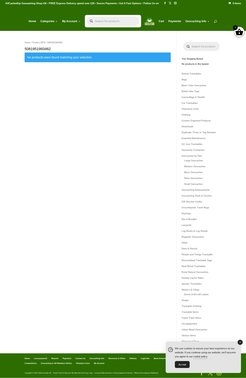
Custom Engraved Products (196, 120)
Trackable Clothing (191, 306)
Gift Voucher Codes (192, 201)
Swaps (185, 300)
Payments (174, 21)
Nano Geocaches (193, 178)
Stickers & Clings (190, 289)
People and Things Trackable (197, 254)
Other (185, 242)
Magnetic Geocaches (193, 236)
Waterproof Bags (190, 341)
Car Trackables (190, 103)
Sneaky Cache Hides (193, 278)
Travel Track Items (191, 317)
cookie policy (200, 356)
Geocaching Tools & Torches (197, 195)
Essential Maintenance (194, 138)
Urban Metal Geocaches (194, 329)
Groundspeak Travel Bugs (195, 207)
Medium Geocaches (194, 166)
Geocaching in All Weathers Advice (56, 363)
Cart (161, 21)
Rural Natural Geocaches (195, 272)
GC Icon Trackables (192, 144)
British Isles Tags (190, 91)
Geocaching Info (97, 358)
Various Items (189, 335)
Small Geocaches (193, 184)
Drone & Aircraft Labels (196, 294)
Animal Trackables (191, 73)
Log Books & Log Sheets (195, 231)
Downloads (187, 126)
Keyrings (186, 213)
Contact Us (80, 358)
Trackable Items (190, 312)
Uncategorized (189, 323)
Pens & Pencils (189, 248)
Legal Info (145, 358)
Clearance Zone (190, 108)
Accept (182, 364)
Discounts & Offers (116, 358)
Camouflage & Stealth (193, 97)
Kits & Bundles (189, 219)
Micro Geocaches (193, 172)
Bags (184, 79)
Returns (54, 358)
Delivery (133, 358)
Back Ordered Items (162, 358)
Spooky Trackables (192, 283)
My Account (69, 21)
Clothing (186, 114)
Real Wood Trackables (194, 266)
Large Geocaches (193, 160)
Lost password (40, 358)
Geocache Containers (193, 150)
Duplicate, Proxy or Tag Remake (199, 132)
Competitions (31, 363)
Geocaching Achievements (196, 189)
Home (32, 21)
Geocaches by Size (192, 155)
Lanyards (186, 225)
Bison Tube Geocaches (194, 85)
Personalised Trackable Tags (197, 260)
